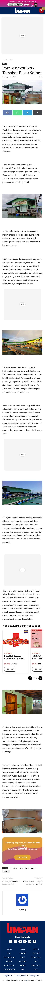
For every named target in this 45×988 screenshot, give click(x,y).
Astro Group (39, 980)
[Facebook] (10, 941)
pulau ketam (30, 868)
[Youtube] (30, 941)
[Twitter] (20, 941)
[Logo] (23, 928)
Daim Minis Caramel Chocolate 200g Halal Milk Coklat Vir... (13, 657)
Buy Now (10, 669)
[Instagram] (15, 941)
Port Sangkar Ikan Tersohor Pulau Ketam (22, 70)
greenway (13, 868)
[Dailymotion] (34, 941)
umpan (6, 871)
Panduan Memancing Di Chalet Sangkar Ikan (32, 882)
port (21, 868)
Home (4, 59)
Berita (11, 59)
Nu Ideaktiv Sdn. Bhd (20, 980)
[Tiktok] (25, 941)
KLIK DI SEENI (22, 857)
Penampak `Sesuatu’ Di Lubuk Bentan (11, 882)
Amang (5, 77)
